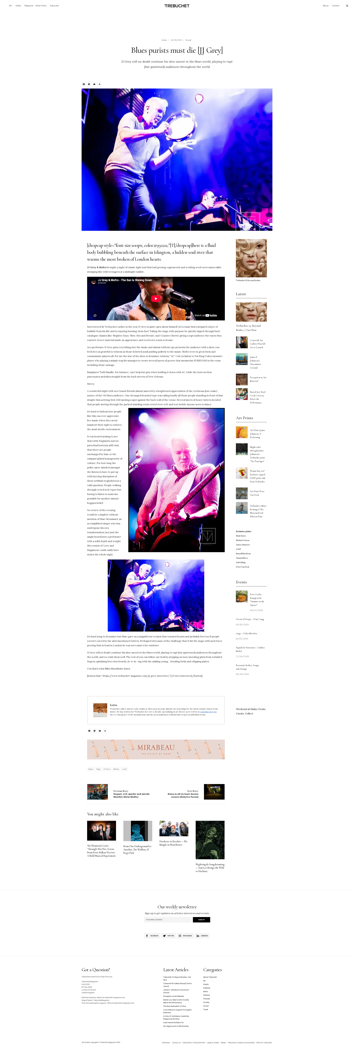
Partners (206, 995)
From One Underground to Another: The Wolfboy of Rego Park (137, 850)
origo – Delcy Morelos (246, 633)
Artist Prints (41, 5)
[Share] (100, 84)
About (325, 5)
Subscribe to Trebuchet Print (194, 1043)
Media (223, 1043)
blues (90, 769)
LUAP (238, 549)
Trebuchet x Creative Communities (241, 1043)
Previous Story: (131, 794)
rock (124, 769)
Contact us (176, 1043)
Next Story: (183, 794)
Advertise (166, 1043)
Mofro (116, 769)
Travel (205, 1009)
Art (10, 5)
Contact (335, 5)
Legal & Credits (213, 1043)
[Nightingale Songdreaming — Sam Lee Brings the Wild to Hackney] (210, 840)
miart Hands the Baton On (173, 1022)
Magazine (29, 5)
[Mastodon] (89, 84)
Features (206, 988)
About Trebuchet (210, 977)
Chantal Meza (242, 558)
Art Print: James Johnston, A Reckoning (257, 434)
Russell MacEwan (243, 553)
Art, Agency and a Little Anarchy (176, 1026)
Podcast (206, 999)
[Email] (94, 84)
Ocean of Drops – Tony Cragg (250, 619)
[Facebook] (84, 84)
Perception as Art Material (173, 996)
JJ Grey (107, 769)
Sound (188, 40)
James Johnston (243, 545)
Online (18, 5)
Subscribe (54, 5)
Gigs (98, 769)
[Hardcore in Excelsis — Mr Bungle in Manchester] (173, 828)
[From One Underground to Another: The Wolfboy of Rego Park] (137, 831)
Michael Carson (242, 540)
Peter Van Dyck (242, 567)
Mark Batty (241, 536)
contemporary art (208, 712)
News (205, 991)
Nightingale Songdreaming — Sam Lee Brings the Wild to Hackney (210, 868)
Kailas (164, 40)
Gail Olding (241, 562)
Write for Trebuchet (264, 1043)
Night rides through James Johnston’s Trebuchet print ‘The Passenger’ (257, 454)
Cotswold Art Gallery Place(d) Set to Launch (257, 344)
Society (206, 1002)
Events (206, 984)
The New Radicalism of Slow (174, 1006)
